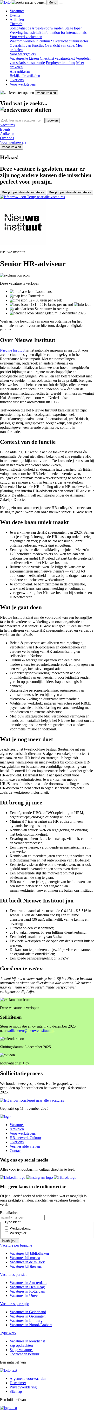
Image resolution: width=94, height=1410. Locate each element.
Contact (15, 1151)
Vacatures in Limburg (26, 1320)
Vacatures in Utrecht (25, 1296)
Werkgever (18, 1233)
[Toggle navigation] (61, 3)
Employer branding (60, 63)
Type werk (8, 1333)
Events (15, 15)
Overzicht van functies (27, 45)
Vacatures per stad (13, 1274)
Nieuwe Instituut (12, 350)
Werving (16, 32)
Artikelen (17, 19)
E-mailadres (9, 1213)
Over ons (17, 80)
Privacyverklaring (23, 1387)
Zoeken (52, 120)
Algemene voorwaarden (28, 1378)
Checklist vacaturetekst (57, 58)
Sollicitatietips (20, 28)
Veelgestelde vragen (25, 1146)
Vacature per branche (16, 1245)
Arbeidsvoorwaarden (48, 28)
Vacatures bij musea (25, 1258)
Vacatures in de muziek (27, 1262)
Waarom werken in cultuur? (31, 41)
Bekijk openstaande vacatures (23, 192)
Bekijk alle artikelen (25, 76)
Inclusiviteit (32, 32)
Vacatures (17, 11)
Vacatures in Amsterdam (28, 1283)
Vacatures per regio (14, 1304)
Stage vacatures (21, 1350)
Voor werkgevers (23, 84)
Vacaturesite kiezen (24, 58)
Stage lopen (73, 28)
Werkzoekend (20, 1228)
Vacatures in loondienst (27, 1341)
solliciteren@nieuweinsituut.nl (30, 1031)
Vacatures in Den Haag (27, 1287)
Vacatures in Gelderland (28, 1312)
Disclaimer (18, 1383)
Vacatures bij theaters (26, 1266)
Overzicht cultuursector (70, 41)
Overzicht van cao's (60, 45)
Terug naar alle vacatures (45, 197)
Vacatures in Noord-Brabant (31, 1325)
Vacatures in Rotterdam (27, 1291)
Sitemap (16, 1391)
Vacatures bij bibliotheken (29, 1253)
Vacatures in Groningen (28, 1316)
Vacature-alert (46, 93)
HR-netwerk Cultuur (25, 1138)
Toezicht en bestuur (24, 1354)
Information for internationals (64, 32)
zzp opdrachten (21, 1345)
